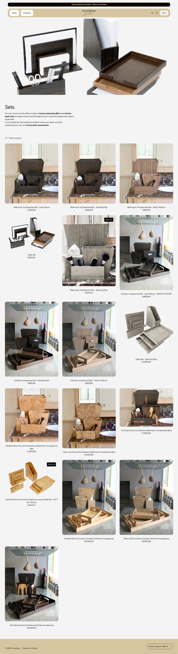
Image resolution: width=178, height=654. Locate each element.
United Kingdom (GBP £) (158, 646)
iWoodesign (15, 648)
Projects (27, 13)
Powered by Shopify (30, 648)
